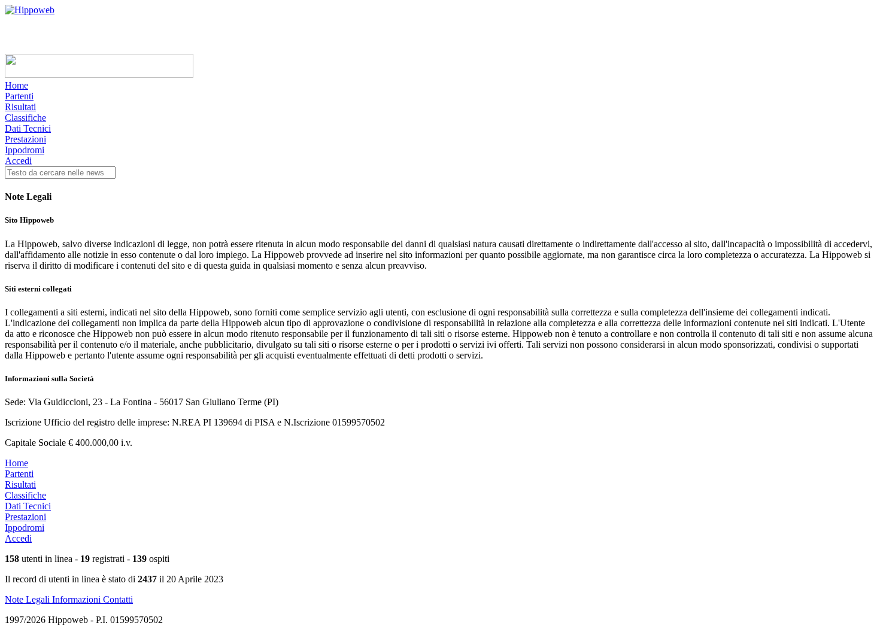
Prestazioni (25, 139)
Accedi (18, 161)
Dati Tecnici (28, 128)
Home (16, 85)
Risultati (20, 107)
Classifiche (25, 118)
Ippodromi (24, 150)
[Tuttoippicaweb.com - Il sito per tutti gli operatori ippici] (99, 74)
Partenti (19, 96)
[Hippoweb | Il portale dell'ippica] (29, 10)
